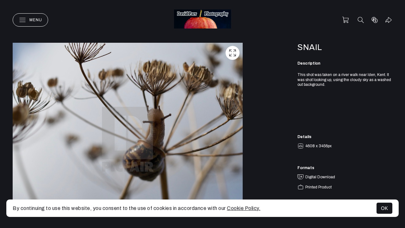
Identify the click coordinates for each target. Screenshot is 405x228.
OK (384, 208)
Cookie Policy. (243, 208)
